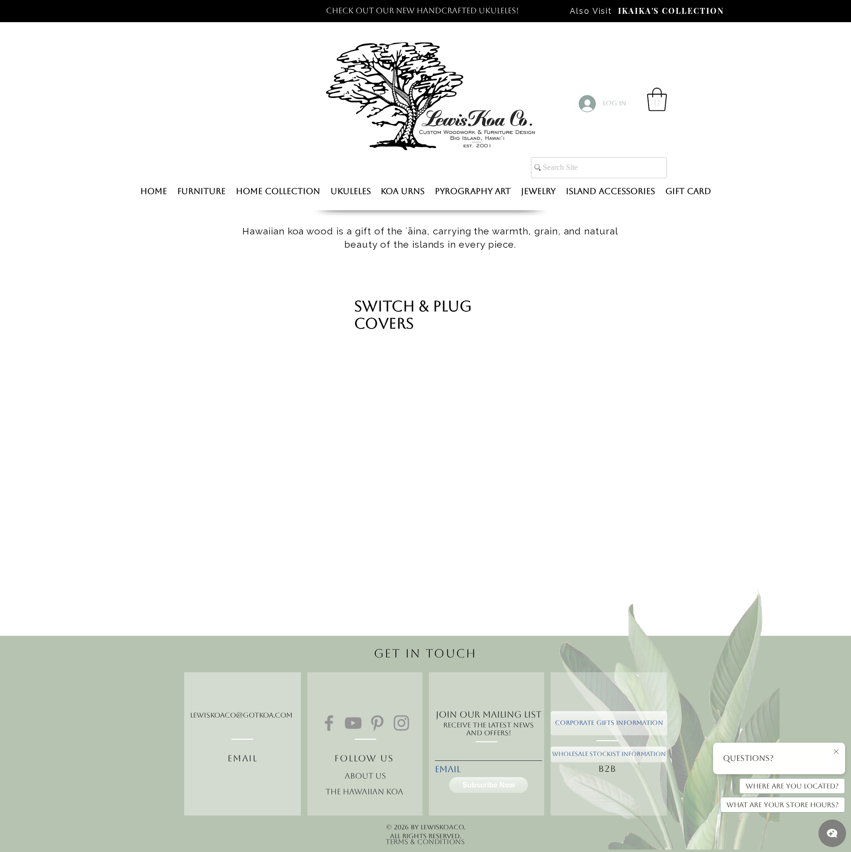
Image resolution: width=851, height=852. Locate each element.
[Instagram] (401, 723)
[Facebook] (329, 723)
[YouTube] (353, 723)
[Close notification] (836, 752)
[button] (657, 99)
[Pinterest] (377, 723)
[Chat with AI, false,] (832, 833)
